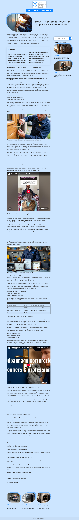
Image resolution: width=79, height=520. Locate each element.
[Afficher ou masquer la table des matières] (32, 49)
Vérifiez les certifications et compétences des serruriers (17, 54)
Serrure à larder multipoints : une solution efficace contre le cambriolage (62, 57)
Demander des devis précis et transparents (36, 54)
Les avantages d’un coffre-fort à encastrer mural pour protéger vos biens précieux (43, 507)
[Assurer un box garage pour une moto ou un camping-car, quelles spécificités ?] (13, 498)
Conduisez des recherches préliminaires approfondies (38, 52)
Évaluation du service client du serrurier (15, 56)
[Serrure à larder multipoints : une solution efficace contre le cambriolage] (63, 49)
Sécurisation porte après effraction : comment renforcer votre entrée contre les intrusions (62, 75)
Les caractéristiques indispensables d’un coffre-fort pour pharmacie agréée (28, 507)
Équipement (24, 504)
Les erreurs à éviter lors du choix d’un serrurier (16, 58)
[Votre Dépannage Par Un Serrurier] (39, 4)
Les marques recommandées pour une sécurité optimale (39, 56)
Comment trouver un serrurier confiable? (36, 58)
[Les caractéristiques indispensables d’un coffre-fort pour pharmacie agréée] (28, 498)
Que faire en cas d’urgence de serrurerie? (36, 62)
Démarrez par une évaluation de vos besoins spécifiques (17, 51)
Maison (8, 504)
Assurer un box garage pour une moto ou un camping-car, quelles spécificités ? (13, 507)
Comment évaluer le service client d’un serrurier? (16, 62)
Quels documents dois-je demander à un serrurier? (17, 60)
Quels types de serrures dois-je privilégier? (36, 60)
